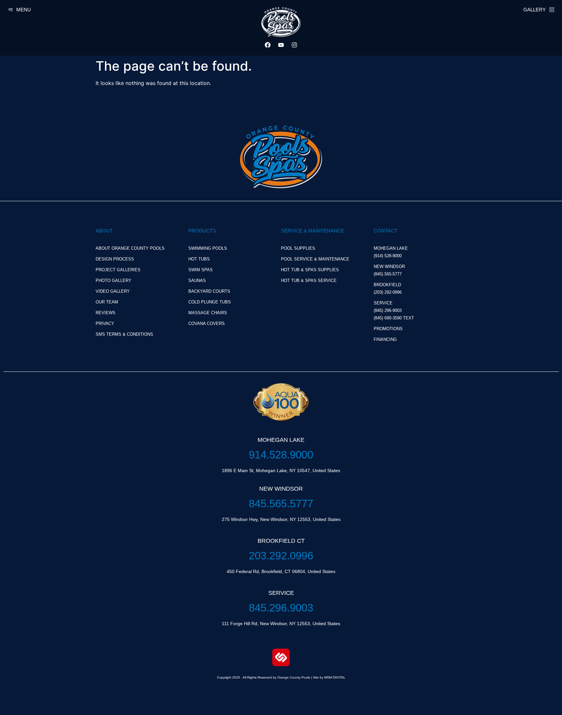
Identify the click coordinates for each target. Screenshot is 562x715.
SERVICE (383, 303)
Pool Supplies (298, 248)
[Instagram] (294, 45)
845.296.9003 (281, 608)
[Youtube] (281, 45)
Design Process (115, 259)
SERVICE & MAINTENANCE (312, 230)
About (104, 230)
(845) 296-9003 (388, 310)
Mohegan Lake (391, 248)
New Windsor (389, 266)
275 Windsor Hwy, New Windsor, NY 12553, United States (281, 519)
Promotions (388, 328)
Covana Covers (206, 323)
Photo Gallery (113, 280)
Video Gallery (113, 291)
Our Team (107, 302)
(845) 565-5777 (388, 274)
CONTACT (385, 230)
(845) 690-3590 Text (394, 317)
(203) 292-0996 (388, 292)
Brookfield (387, 284)
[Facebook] (268, 45)
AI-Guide (105, 345)
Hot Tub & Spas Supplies (310, 269)
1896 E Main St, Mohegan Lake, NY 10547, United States (281, 470)
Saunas (197, 280)
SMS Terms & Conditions (124, 334)
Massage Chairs (207, 312)
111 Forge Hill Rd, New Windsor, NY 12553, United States (281, 623)
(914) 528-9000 (388, 255)
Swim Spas (200, 269)
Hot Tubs (199, 259)
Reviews (105, 312)
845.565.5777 (281, 504)
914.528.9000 (281, 455)
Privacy (105, 323)
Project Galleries (118, 269)
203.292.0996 (281, 556)
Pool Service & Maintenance (315, 259)
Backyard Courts (209, 291)
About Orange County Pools (130, 248)
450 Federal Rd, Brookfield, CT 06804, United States (281, 571)
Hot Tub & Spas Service (309, 280)
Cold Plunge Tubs (209, 302)
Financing (385, 339)
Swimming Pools (207, 248)
